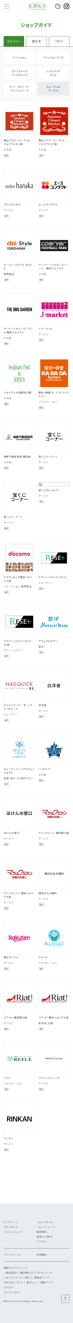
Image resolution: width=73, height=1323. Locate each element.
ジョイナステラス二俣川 (17, 1277)
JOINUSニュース (13, 1231)
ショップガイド (44, 1222)
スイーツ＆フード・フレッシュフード (19, 88)
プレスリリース (12, 1254)
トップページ (11, 1222)
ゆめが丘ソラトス (13, 1282)
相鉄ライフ (46, 1282)
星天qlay (32, 1282)
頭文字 (36, 41)
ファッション (19, 57)
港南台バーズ (41, 1277)
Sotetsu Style (12, 1292)
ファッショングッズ (53, 57)
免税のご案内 (44, 1236)
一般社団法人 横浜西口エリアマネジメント (28, 1272)
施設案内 (41, 1231)
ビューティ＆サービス (53, 88)
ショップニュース (45, 1227)
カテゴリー (14, 41)
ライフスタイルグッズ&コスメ (19, 73)
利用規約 (41, 1254)
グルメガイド (11, 1227)
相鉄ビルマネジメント (16, 1267)
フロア (59, 41)
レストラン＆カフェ (53, 73)
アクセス (41, 1241)
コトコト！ (9, 1287)
